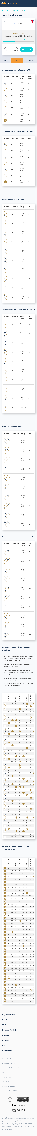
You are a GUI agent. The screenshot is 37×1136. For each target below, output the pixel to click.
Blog (4, 1045)
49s (24, 10)
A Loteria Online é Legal (10, 1068)
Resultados (18, 10)
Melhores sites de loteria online (15, 1025)
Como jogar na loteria (9, 1063)
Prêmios (5, 1035)
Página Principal (7, 10)
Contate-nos (6, 1077)
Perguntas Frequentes (10, 1059)
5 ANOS (30, 60)
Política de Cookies (8, 1086)
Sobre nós (5, 1072)
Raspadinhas (7, 1050)
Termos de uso (7, 1081)
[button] (34, 3)
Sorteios (5, 1040)
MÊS (5, 60)
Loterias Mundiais (9, 1030)
